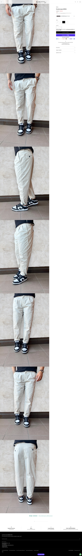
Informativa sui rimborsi (5, 550)
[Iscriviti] (79, 539)
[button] (75, 2)
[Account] (78, 2)
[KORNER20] (41, 2)
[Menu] (2, 2)
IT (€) (2, 551)
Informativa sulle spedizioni (29, 550)
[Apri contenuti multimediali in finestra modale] (24, 36)
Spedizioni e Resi (58, 52)
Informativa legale (36, 550)
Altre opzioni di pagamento (65, 37)
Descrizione (58, 47)
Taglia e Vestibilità (58, 50)
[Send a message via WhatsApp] (80, 554)
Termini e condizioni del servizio (20, 550)
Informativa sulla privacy (12, 550)
